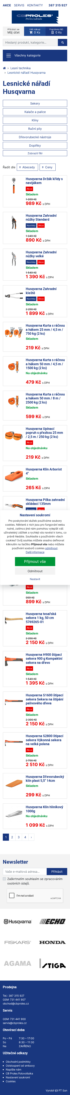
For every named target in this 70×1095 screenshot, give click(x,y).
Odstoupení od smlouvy (20, 1065)
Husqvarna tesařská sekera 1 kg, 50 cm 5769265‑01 (41, 617)
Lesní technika (20, 68)
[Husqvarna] (17, 921)
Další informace (35, 552)
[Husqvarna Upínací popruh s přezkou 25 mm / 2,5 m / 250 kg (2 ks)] (14, 435)
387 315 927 (58, 5)
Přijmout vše (35, 561)
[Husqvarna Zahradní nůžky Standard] (14, 222)
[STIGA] (52, 963)
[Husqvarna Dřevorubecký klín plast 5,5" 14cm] (14, 783)
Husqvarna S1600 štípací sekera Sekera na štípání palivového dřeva (44, 699)
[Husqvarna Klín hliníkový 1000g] (14, 814)
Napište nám (13, 1069)
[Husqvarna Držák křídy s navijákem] (14, 186)
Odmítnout (35, 571)
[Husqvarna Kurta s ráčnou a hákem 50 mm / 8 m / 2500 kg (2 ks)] (14, 401)
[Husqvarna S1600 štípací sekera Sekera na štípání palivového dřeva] (14, 702)
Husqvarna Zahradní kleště (41, 290)
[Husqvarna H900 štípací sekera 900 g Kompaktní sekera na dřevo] (14, 661)
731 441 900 (18, 1019)
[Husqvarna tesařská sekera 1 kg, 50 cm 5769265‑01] (14, 621)
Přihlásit (57, 871)
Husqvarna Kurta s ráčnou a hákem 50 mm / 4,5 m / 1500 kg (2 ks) (45, 364)
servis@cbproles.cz (15, 1023)
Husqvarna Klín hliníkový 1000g (44, 809)
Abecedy (28, 167)
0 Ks (35, 31)
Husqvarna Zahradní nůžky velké (41, 254)
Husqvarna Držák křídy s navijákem (44, 181)
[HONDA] (52, 942)
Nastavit (35, 579)
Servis (19, 5)
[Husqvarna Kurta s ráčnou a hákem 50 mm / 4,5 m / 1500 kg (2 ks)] (14, 367)
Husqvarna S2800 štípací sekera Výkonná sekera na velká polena (44, 740)
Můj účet (13, 31)
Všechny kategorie (27, 55)
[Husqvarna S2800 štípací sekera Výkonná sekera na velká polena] (14, 743)
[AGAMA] (17, 963)
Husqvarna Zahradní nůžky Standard (41, 217)
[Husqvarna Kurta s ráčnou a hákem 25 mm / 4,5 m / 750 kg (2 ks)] (14, 332)
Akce (7, 5)
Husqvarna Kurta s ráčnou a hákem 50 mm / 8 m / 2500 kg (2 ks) (45, 398)
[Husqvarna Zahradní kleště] (14, 296)
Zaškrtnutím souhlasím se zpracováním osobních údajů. (35, 881)
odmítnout (51, 548)
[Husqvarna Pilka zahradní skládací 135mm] (14, 507)
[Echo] (52, 921)
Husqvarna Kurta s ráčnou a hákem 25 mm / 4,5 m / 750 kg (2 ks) (45, 329)
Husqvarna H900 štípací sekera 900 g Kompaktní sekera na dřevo (44, 658)
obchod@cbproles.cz (16, 1003)
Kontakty (35, 5)
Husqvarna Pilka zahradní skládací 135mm (45, 501)
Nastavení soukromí (18, 1077)
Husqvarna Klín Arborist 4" (44, 471)
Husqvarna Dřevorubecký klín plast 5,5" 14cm (45, 778)
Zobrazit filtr (35, 153)
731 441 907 (18, 999)
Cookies (10, 1081)
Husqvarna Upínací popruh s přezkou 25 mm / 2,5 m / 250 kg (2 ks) (44, 432)
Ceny (48, 167)
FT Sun (63, 1090)
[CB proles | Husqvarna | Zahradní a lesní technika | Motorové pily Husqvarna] (4, 68)
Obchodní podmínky (18, 1061)
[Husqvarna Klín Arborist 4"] (14, 476)
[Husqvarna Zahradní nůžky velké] (14, 259)
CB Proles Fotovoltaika (19, 1073)
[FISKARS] (17, 942)
